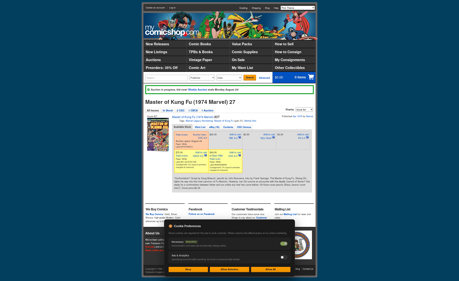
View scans (182, 134)
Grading (243, 8)
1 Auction (207, 110)
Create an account (155, 7)
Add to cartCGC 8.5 (234, 154)
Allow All (271, 269)
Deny (188, 269)
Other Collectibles (290, 67)
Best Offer (217, 155)
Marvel (309, 116)
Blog (267, 8)
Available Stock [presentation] (182, 126)
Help (276, 8)
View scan (215, 158)
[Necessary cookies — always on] (283, 244)
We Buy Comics (154, 214)
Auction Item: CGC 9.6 (200, 136)
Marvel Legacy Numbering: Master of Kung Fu (210, 120)
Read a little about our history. (162, 250)
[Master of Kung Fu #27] (157, 134)
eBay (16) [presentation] (214, 127)
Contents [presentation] (228, 127)
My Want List (242, 67)
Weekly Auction (197, 89)
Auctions (153, 59)
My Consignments (290, 59)
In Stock (168, 110)
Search (250, 77)
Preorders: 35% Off (162, 67)
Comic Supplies (245, 51)
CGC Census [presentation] (244, 127)
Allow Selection (229, 269)
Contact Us (308, 268)
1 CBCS (193, 110)
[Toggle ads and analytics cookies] (283, 257)
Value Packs (242, 43)
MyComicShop (172, 31)
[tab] (182, 127)
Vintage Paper (200, 59)
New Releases (157, 43)
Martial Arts (250, 120)
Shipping (256, 8)
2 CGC (180, 110)
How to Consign (288, 51)
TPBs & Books (201, 51)
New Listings (156, 51)
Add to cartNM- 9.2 (235, 136)
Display (290, 109)
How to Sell (284, 43)
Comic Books (200, 43)
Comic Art (197, 67)
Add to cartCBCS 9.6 (200, 154)
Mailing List (290, 214)
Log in (172, 7)
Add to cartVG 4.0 (303, 136)
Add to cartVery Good (267, 136)
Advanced (264, 78)
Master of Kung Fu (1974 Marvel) (193, 117)
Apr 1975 (297, 116)
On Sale (238, 59)
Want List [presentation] (200, 127)
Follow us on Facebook (202, 214)
